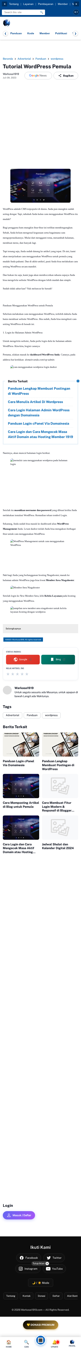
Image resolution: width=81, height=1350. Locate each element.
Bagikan (68, 75)
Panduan (16, 33)
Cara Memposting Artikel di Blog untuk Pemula (21, 804)
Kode (30, 33)
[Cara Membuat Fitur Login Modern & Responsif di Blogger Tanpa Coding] (60, 786)
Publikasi (61, 33)
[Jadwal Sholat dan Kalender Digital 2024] (60, 827)
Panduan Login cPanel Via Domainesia (38, 423)
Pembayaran (45, 3)
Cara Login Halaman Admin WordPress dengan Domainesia (39, 412)
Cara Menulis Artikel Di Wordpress (35, 402)
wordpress (51, 715)
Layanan (28, 3)
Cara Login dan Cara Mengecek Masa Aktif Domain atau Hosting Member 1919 (40, 434)
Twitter (57, 1257)
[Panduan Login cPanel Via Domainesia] (21, 744)
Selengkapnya (13, 628)
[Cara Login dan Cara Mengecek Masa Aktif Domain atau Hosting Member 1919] (21, 827)
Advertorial (12, 715)
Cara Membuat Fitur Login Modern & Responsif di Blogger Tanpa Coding (57, 807)
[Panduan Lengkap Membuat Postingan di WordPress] (60, 744)
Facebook (31, 1257)
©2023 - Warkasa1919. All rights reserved (23, 639)
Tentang (14, 3)
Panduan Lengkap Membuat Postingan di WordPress (39, 390)
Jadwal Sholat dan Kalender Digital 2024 (58, 846)
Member (63, 3)
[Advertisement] (40, 125)
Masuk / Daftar (22, 1215)
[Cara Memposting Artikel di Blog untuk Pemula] (21, 786)
